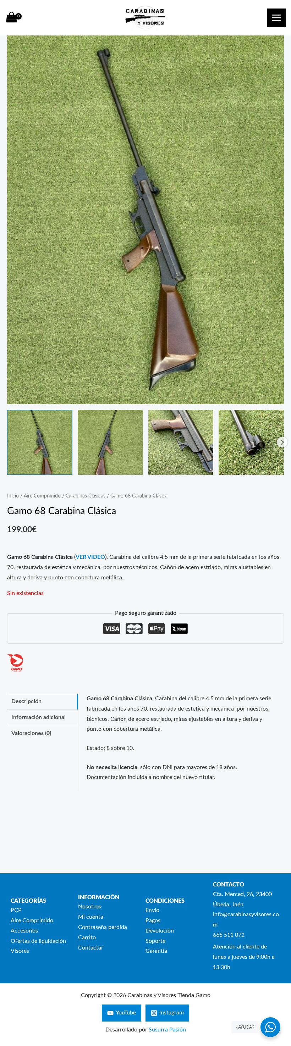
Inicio (13, 496)
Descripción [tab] (26, 701)
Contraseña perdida (102, 927)
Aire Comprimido (42, 496)
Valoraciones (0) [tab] (31, 733)
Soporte (155, 941)
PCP (16, 910)
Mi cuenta (90, 917)
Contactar (90, 948)
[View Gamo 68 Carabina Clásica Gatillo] (181, 442)
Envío (152, 910)
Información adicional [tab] (38, 717)
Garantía (156, 951)
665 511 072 (229, 935)
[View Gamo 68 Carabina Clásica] (39, 442)
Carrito (87, 937)
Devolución (160, 931)
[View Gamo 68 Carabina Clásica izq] (110, 442)
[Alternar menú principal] (276, 18)
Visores (20, 951)
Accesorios (24, 931)
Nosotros (89, 906)
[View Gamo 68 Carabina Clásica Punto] (251, 442)
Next (282, 442)
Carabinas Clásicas (85, 496)
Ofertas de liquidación (38, 941)
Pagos (153, 920)
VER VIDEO (90, 557)
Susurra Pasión (167, 1030)
